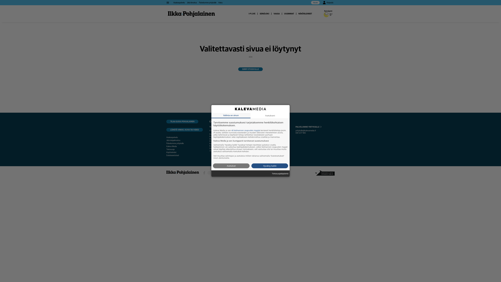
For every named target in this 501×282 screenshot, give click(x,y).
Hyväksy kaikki (269, 165)
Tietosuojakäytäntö (280, 174)
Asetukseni (270, 115)
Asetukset (231, 165)
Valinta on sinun (231, 115)
